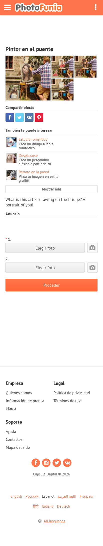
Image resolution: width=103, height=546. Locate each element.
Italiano (48, 506)
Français (86, 496)
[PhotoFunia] (38, 7)
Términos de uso (68, 400)
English (16, 496)
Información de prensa (25, 400)
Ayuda (11, 431)
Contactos (14, 439)
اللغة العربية (67, 496)
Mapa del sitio (18, 447)
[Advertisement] (52, 28)
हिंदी (35, 506)
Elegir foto (45, 248)
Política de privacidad (72, 392)
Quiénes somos (19, 392)
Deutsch (63, 506)
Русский (32, 496)
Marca (11, 408)
